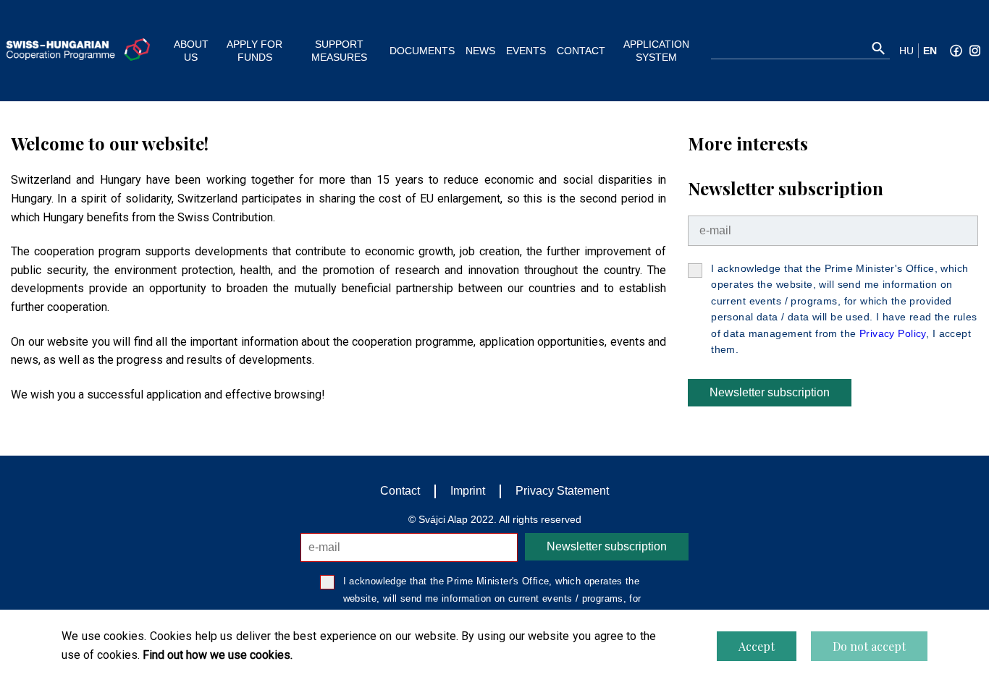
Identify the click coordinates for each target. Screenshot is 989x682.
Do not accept (869, 646)
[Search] (878, 48)
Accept (756, 646)
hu (906, 50)
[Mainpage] (78, 49)
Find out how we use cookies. (218, 655)
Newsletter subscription (770, 392)
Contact (400, 491)
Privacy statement (562, 491)
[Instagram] (974, 50)
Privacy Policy (892, 333)
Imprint (467, 491)
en (930, 50)
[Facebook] (956, 50)
